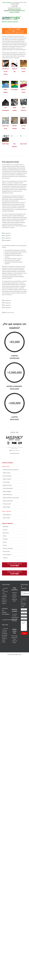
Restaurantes (6, 532)
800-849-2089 (14, 6)
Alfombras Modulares (8, 500)
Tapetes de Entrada (7, 485)
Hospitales (5, 539)
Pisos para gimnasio (14, 453)
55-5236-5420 (14, 4)
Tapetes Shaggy (6, 507)
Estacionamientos (7, 554)
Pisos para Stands (7, 504)
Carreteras (5, 557)
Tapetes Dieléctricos (7, 494)
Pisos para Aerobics (7, 476)
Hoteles (4, 536)
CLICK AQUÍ (14, 565)
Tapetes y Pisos (18, 654)
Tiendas (4, 542)
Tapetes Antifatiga (7, 491)
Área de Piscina (6, 551)
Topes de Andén (6, 517)
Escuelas (5, 545)
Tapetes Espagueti (7, 479)
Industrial (5, 529)
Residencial (5, 526)
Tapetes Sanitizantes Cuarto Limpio (11, 497)
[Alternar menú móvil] (26, 17)
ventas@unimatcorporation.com (14, 8)
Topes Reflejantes (7, 514)
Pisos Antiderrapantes (8, 488)
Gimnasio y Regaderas (8, 548)
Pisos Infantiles (6, 482)
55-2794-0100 (14, 5)
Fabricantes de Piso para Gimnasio (11, 469)
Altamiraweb (17, 450)
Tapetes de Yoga (6, 472)
